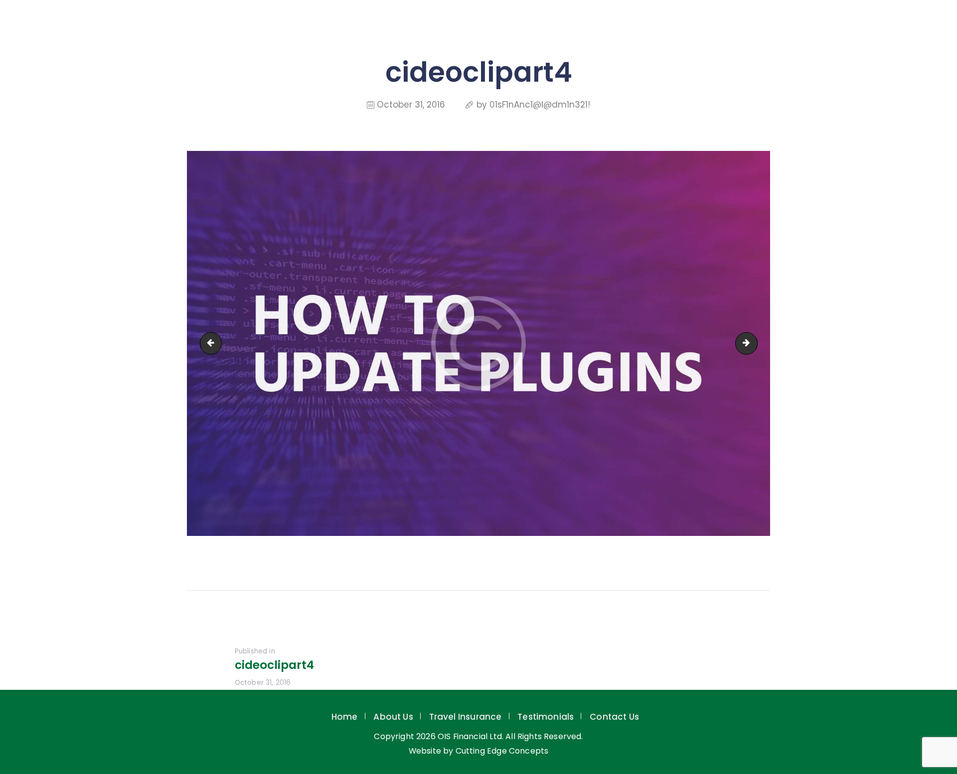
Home (344, 717)
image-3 (753, 343)
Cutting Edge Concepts (502, 751)
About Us (393, 717)
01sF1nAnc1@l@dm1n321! (539, 105)
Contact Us (614, 717)
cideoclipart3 (213, 343)
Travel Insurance (465, 717)
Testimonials (545, 717)
